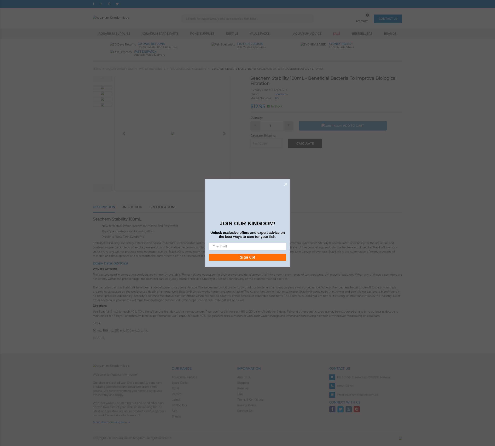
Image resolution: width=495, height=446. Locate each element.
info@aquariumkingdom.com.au (357, 394)
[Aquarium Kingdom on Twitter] (117, 4)
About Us (243, 377)
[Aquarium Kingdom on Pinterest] (109, 4)
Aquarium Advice (307, 33)
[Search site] (309, 19)
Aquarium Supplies (114, 33)
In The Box (132, 207)
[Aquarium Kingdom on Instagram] (101, 4)
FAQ (240, 394)
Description (104, 207)
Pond (175, 388)
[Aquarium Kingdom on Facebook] (93, 4)
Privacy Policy (246, 405)
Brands (390, 33)
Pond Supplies (202, 33)
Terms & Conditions (250, 399)
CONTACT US (388, 19)
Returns (242, 388)
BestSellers (179, 405)
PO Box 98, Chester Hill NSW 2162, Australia (363, 377)
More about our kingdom (110, 422)
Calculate (305, 143)
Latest (176, 399)
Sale (336, 33)
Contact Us (244, 411)
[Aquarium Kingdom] (111, 17)
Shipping (243, 382)
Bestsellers (362, 33)
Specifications (163, 207)
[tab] (108, 207)
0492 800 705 (345, 385)
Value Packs (260, 33)
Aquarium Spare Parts (160, 33)
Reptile (232, 33)
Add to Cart (353, 125)
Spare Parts (179, 382)
